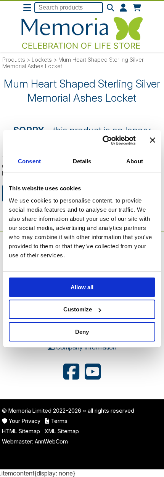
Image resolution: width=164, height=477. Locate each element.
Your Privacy (24, 421)
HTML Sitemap (21, 431)
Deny (82, 332)
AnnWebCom (51, 441)
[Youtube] (93, 372)
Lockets (42, 59)
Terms (59, 421)
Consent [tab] (29, 161)
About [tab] (134, 161)
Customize (77, 309)
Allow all (82, 287)
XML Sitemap (62, 431)
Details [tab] (82, 161)
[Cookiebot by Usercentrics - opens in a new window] (103, 140)
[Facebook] (71, 372)
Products (13, 59)
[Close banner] (152, 140)
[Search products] (110, 8)
